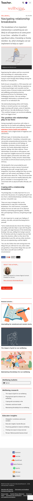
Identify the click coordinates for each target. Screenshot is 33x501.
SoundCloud (18, 460)
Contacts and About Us (7, 491)
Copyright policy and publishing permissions (16, 496)
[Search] (23, 2)
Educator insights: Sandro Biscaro (15, 424)
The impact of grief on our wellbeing (16, 393)
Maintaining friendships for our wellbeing (17, 407)
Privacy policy (4, 494)
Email (12, 257)
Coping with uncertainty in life (14, 401)
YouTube (18, 456)
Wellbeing (5, 15)
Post (8, 257)
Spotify (18, 468)
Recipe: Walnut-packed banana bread (16, 433)
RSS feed (17, 472)
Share (3, 257)
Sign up (7, 383)
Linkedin (17, 476)
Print (18, 257)
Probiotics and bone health (13, 404)
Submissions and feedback (22, 489)
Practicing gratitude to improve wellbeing (17, 427)
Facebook (17, 452)
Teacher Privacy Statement (17, 494)
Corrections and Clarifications (13, 495)
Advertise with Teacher (7, 489)
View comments (6, 288)
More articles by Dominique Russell (13, 280)
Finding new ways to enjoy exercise (16, 430)
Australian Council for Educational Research (15, 484)
